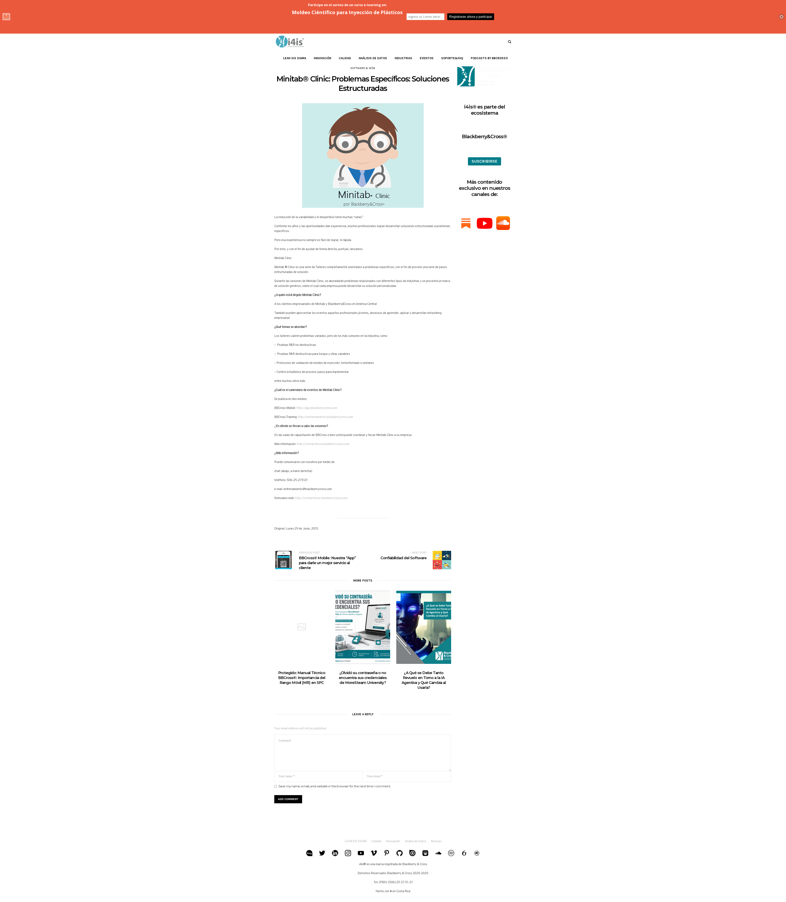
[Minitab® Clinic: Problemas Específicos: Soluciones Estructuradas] (363, 155)
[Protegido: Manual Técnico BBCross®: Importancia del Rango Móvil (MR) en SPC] (301, 627)
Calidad (376, 841)
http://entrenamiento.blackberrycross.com (325, 417)
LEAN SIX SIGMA (355, 841)
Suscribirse (484, 161)
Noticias (436, 841)
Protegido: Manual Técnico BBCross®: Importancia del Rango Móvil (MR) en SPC (301, 678)
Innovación (393, 841)
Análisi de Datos (415, 841)
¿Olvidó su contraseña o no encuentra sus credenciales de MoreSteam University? (363, 678)
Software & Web (362, 68)
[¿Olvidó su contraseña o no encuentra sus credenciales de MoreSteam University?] (362, 627)
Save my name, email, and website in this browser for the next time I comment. (335, 786)
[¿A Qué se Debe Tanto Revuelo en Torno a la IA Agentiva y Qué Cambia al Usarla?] (423, 627)
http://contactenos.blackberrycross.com (323, 444)
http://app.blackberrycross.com (316, 408)
